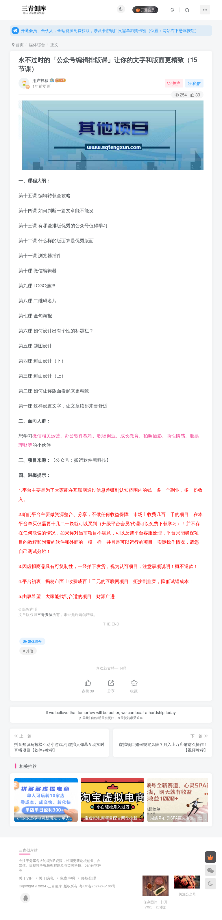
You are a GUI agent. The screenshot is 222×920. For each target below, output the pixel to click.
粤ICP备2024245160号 (97, 886)
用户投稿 (40, 80)
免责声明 (67, 878)
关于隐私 (46, 878)
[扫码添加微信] (210, 870)
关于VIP (26, 878)
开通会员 (148, 9)
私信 (197, 83)
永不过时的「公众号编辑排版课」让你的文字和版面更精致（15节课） (107, 64)
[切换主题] (210, 883)
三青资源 (44, 614)
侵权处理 (88, 878)
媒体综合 (37, 44)
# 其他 (28, 650)
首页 (19, 44)
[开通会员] (210, 857)
